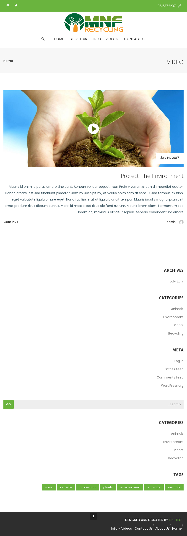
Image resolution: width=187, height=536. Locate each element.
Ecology (154, 487)
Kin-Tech (176, 520)
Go (8, 404)
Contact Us (135, 39)
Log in (179, 361)
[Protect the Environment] (93, 128)
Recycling (176, 333)
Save (49, 487)
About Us (78, 39)
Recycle (66, 487)
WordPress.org (172, 385)
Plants (179, 325)
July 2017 (177, 281)
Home (59, 39)
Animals (177, 309)
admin (171, 222)
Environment (173, 317)
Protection (88, 487)
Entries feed (174, 369)
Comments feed (170, 377)
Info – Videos (106, 39)
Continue (10, 222)
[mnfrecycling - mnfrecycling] (93, 21)
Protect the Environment (152, 176)
